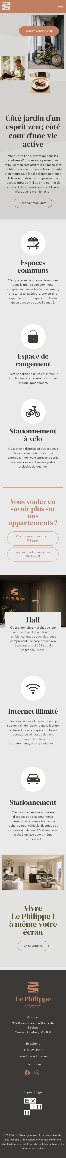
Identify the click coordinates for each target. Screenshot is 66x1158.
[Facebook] (27, 1073)
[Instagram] (37, 1073)
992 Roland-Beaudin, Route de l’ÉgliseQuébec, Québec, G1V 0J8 (33, 1027)
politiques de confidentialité (38, 1144)
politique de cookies (33, 1148)
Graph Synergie (29, 1139)
